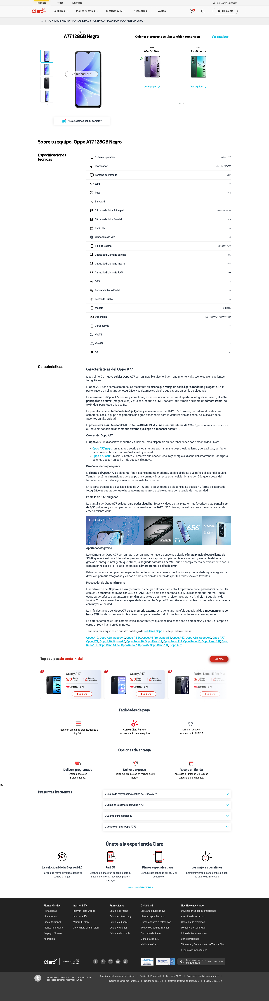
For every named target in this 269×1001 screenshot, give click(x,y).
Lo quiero (82, 694)
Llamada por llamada (153, 916)
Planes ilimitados (53, 927)
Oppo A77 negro (102, 448)
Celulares (59, 11)
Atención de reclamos (193, 916)
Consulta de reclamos (193, 922)
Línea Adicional (52, 922)
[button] (227, 2)
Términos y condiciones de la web (203, 976)
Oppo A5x (176, 645)
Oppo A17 (92, 637)
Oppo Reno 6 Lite (109, 645)
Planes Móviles (85, 11)
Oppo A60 (204, 637)
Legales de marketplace (194, 950)
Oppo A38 (105, 637)
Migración (49, 938)
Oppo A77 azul (101, 456)
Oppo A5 (143, 645)
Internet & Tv (114, 11)
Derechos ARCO (174, 976)
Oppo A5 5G (133, 637)
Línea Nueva (50, 916)
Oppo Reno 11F (172, 641)
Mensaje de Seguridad (193, 927)
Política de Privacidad (150, 976)
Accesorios (140, 11)
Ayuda (162, 11)
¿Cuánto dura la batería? (118, 815)
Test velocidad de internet (155, 927)
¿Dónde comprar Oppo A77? (120, 826)
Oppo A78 (92, 641)
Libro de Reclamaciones (194, 933)
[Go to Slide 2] (46, 69)
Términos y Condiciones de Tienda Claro (203, 944)
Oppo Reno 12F (210, 641)
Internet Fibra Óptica (84, 910)
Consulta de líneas (151, 933)
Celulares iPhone (119, 910)
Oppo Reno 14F (159, 645)
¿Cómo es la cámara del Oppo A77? (124, 804)
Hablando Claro (149, 944)
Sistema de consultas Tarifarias (124, 981)
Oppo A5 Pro (150, 637)
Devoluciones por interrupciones (198, 910)
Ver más (219, 658)
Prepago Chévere (53, 933)
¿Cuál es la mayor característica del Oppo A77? (131, 794)
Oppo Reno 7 (128, 645)
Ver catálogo (220, 36)
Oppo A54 (164, 637)
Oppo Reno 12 (192, 641)
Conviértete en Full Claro (86, 927)
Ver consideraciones (140, 887)
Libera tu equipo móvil (153, 910)
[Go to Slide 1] (46, 56)
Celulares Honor (118, 927)
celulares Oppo (153, 631)
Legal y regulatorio (213, 981)
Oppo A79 (105, 641)
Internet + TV (80, 916)
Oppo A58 (191, 637)
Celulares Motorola (120, 933)
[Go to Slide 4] (46, 96)
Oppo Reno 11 (153, 641)
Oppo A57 (178, 637)
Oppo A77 (218, 637)
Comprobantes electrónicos (156, 922)
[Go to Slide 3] (46, 83)
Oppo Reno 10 (135, 641)
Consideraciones (190, 938)
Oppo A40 (118, 637)
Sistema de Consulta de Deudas (183, 981)
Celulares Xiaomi (119, 922)
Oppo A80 (118, 641)
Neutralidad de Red (153, 981)
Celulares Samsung (120, 916)
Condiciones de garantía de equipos (117, 976)
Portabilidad (50, 910)
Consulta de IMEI (150, 938)
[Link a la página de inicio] (42, 21)
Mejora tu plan (81, 922)
